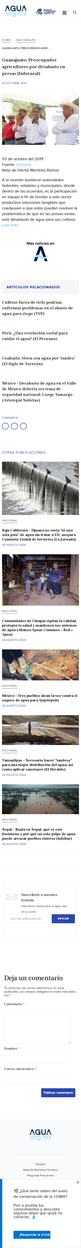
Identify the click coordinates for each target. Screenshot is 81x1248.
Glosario (41, 1164)
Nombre (11, 1048)
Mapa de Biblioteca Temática (40, 1169)
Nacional (10, 520)
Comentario (14, 1004)
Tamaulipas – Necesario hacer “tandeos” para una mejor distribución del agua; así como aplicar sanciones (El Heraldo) (37, 765)
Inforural (23, 164)
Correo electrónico (20, 1069)
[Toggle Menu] (65, 13)
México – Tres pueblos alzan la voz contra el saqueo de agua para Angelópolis (39, 698)
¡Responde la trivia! (34, 1235)
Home (6, 40)
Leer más (10, 225)
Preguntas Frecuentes (40, 1175)
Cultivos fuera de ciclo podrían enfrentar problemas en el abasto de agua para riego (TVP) (37, 308)
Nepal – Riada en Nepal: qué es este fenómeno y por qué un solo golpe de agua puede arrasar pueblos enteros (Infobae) (38, 834)
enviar (63, 918)
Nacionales (26, 40)
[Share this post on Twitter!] (14, 426)
